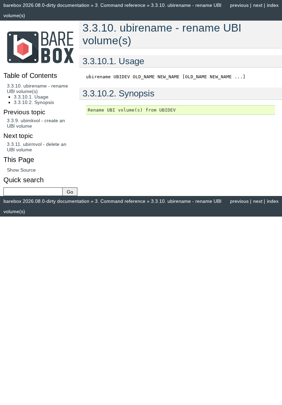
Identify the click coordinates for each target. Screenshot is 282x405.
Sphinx (192, 222)
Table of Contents (30, 75)
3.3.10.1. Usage (31, 97)
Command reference (120, 5)
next (257, 5)
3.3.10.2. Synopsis (34, 102)
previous (239, 5)
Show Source (21, 170)
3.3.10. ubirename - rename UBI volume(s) (37, 88)
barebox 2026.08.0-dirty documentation (46, 5)
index (273, 5)
